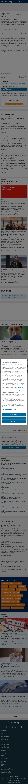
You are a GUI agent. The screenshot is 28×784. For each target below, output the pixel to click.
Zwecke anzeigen (14, 414)
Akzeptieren (14, 421)
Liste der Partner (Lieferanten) (9, 409)
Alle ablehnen (14, 418)
